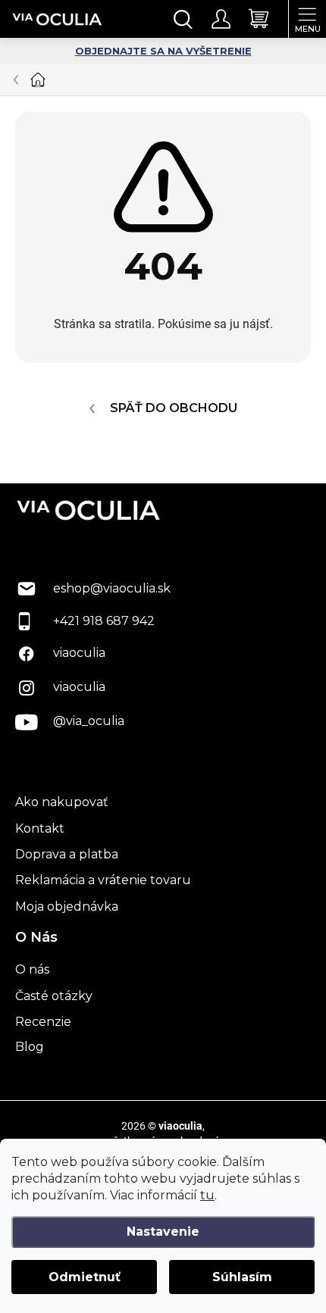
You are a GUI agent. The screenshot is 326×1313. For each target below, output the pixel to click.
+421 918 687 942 (104, 621)
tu (207, 1195)
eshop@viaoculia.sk (112, 588)
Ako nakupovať (61, 802)
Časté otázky (53, 996)
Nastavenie (163, 1231)
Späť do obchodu (173, 408)
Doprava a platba (66, 854)
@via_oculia (88, 721)
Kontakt (39, 828)
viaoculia (79, 653)
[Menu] (307, 19)
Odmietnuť (85, 1277)
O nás (32, 969)
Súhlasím (242, 1277)
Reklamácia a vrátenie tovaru (103, 880)
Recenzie (43, 1021)
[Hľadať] (183, 19)
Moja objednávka (66, 906)
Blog (29, 1046)
